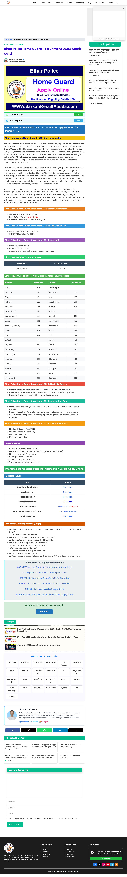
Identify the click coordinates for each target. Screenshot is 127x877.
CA (77, 688)
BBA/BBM (38, 688)
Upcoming (80, 3)
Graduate (51, 662)
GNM (25, 688)
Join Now (78, 115)
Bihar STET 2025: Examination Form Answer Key (38, 645)
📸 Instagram (44, 722)
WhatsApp (62, 506)
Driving (12, 696)
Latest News (99, 3)
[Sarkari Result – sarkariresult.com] (8, 2)
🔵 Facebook (24, 722)
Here (69, 487)
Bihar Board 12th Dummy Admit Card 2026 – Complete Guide (16, 757)
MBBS (63, 679)
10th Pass (25, 662)
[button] (117, 2)
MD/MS (77, 679)
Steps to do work (96, 103)
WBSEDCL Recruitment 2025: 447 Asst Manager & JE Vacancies (104, 71)
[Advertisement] (109, 24)
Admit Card (46, 3)
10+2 (11, 39)
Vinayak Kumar (16, 59)
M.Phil (25, 671)
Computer (51, 688)
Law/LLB (38, 679)
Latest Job (59, 3)
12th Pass (38, 662)
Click (65, 487)
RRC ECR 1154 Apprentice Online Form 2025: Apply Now (44, 578)
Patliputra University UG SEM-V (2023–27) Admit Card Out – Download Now (104, 97)
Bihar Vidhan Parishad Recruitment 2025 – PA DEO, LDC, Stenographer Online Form (49, 630)
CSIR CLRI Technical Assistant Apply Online (44, 589)
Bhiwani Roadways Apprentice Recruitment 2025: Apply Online (44, 594)
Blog (89, 3)
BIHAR (21, 44)
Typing (64, 688)
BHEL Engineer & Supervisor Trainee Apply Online (45, 572)
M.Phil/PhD (38, 672)
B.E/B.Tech (77, 672)
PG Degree (63, 663)
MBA (25, 679)
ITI (64, 671)
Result (69, 3)
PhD (12, 671)
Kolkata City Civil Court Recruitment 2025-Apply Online (44, 583)
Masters (77, 662)
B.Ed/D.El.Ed (51, 680)
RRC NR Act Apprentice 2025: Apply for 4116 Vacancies (104, 89)
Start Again (10, 622)
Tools (110, 3)
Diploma (51, 671)
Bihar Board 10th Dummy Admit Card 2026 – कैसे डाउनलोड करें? (43, 757)
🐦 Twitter (34, 722)
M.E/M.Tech (12, 680)
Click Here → (44, 611)
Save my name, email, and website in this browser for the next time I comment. (44, 818)
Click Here (67, 501)
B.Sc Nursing (12, 689)
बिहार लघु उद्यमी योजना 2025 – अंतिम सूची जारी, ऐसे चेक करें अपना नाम (104, 51)
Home (35, 3)
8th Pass (12, 662)
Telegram (73, 506)
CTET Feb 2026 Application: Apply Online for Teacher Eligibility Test (47, 637)
